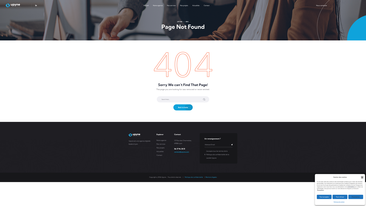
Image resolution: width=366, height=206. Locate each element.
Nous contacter (321, 5)
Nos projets (184, 5)
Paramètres (356, 197)
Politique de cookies (339, 202)
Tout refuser (340, 197)
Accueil (146, 5)
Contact (206, 5)
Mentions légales (211, 177)
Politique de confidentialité (194, 177)
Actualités (195, 5)
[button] (362, 177)
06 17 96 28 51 (179, 149)
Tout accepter (324, 197)
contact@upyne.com (181, 152)
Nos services (171, 5)
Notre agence (158, 5)
